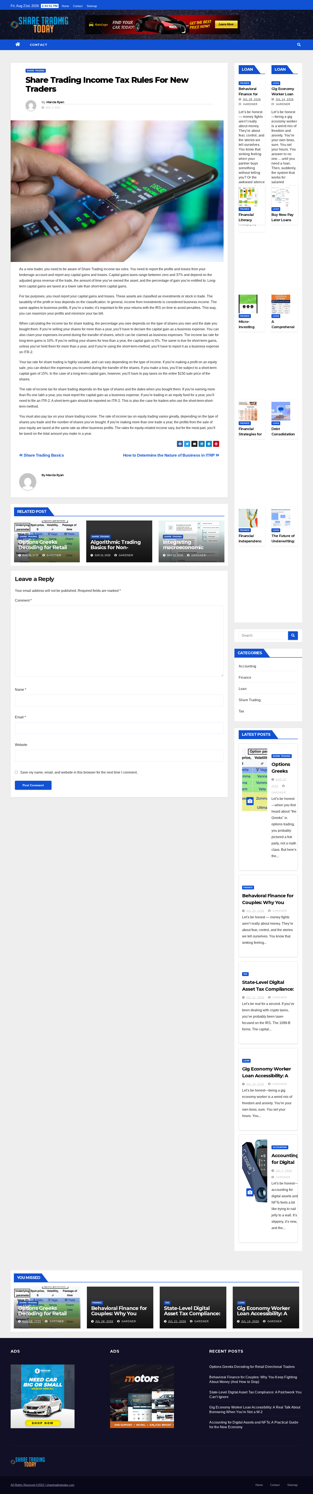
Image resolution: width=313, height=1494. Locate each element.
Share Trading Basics (43, 455)
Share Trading (36, 70)
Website (21, 745)
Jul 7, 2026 (284, 1170)
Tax (241, 711)
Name (20, 689)
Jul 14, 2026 (285, 99)
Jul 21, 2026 (255, 997)
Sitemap (92, 6)
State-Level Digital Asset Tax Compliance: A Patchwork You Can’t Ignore (192, 1316)
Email (20, 717)
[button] (299, 44)
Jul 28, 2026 (252, 99)
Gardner (53, 555)
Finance (245, 83)
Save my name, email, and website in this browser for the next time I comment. (79, 772)
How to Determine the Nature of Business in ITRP (169, 455)
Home (65, 6)
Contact (78, 6)
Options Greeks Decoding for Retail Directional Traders (42, 547)
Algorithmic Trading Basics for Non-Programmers (115, 547)
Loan (276, 83)
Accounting (247, 666)
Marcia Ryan (55, 102)
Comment (23, 600)
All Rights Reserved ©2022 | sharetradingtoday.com (42, 1485)
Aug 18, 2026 (31, 1321)
